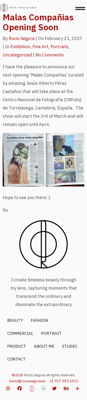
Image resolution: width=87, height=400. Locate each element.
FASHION (39, 320)
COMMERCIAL (20, 333)
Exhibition (20, 46)
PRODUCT (16, 346)
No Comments (50, 55)
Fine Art (40, 46)
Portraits (59, 46)
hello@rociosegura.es (27, 381)
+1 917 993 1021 (63, 381)
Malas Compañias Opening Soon (38, 22)
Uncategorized (17, 55)
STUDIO (69, 346)
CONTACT (16, 359)
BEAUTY (15, 320)
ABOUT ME (44, 346)
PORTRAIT (51, 333)
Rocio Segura (22, 38)
